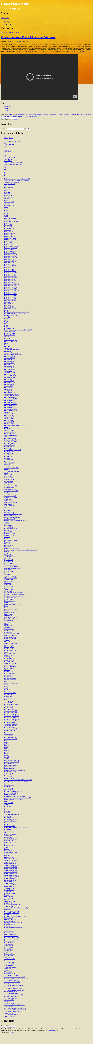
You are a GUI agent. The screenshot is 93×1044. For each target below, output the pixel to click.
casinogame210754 (9, 392)
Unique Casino (8, 949)
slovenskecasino (9, 888)
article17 (6, 212)
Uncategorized (8, 945)
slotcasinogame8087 (10, 886)
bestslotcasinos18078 (10, 276)
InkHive (14, 1032)
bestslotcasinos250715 (10, 289)
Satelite (6, 849)
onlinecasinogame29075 (11, 725)
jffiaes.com (7, 583)
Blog (5, 320)
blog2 (6, 323)
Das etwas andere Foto (10, 440)
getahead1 (7, 524)
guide (6, 538)
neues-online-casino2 (10, 678)
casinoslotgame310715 (10, 409)
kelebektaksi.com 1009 (11, 609)
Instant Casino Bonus (10, 565)
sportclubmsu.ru (9, 896)
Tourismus (21, 116)
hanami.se (7, 543)
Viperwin (7, 957)
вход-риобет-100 (13, 1014)
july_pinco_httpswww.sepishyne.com (15, 594)
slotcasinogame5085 (10, 883)
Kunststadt (73, 114)
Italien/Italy (9, 114)
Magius (6, 640)
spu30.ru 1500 (8, 903)
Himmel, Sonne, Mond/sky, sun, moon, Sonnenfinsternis (20, 550)
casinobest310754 (9, 382)
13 (5, 149)
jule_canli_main (8, 586)
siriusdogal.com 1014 (10, 860)
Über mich (7, 22)
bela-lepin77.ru (8, 231)
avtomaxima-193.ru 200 (11, 221)
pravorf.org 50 (8, 790)
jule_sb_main (8, 591)
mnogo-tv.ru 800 (9, 660)
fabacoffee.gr (8, 476)
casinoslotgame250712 (10, 404)
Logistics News (8, 627)
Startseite (7, 21)
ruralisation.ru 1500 (10, 842)
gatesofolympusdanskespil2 (12, 517)
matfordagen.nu (8, 648)
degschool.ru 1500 (9, 443)
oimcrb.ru (7, 699)
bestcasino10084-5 (9, 233)
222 (5, 169)
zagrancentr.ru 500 (9, 1016)
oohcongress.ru (8, 734)
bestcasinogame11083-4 (11, 246)
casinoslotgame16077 (10, 397)
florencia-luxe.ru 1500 (10, 497)
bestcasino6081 (8, 241)
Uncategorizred (8, 947)
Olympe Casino (8, 706)
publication (7, 806)
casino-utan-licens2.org (11, 353)
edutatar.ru (7, 464)
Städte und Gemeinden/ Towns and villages (16, 908)
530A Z (10, 466)
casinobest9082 (8, 386)
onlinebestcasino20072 (10, 709)
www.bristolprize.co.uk (11, 975)
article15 (6, 210)
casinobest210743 (9, 364)
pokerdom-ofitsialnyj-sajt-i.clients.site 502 (16, 781)
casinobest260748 (9, 372)
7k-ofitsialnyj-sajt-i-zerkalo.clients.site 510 (16, 180)
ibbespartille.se (8, 555)
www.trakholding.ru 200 (11, 998)
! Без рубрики (8, 138)
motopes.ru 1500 (9, 668)
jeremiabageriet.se (9, 581)
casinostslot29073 (9, 418)
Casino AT (7, 345)
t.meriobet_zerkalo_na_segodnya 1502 (15, 916)
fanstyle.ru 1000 (9, 479)
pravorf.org (7, 786)
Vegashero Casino (9, 954)
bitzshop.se (7, 318)
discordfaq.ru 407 (9, 451)
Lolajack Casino (9, 629)
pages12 (6, 753)
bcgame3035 (8, 226)
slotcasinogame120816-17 (11, 863)
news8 (6, 688)
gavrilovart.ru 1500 (9, 519)
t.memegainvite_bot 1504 (11, 911)
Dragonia (7, 458)
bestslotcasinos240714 (10, 287)
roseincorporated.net (10, 834)
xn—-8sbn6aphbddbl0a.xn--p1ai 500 (15, 1010)
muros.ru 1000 (8, 671)
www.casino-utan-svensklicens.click (14, 977)
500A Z (10, 494)
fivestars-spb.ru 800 (10, 496)
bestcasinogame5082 (10, 251)
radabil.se (7, 811)
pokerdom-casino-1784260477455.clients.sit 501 (18, 780)
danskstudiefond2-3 (10, 438)
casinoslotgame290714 (10, 405)
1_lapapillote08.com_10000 (12, 141)
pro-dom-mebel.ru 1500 (11, 793)
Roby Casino (8, 832)
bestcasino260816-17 (10, 239)
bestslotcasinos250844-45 (11, 290)
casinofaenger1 (8, 387)
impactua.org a (8, 563)
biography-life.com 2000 (11, 315)
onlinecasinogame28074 (11, 724)
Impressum (7, 24)
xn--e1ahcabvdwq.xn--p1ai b (12, 1011)
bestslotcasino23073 (10, 259)
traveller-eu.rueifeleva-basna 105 (13, 937)
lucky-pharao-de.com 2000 (12, 634)
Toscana (9, 116)
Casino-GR (7, 351)
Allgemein (7, 192)
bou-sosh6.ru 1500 (9, 333)
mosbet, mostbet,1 (9, 665)
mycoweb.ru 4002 (9, 673)
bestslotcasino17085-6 (10, 254)
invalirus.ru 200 (8, 571)
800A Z (10, 455)
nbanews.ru (7, 676)
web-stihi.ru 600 (9, 964)
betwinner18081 (9, 303)
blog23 (6, 325)
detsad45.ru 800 (9, 446)
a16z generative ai (9, 184)
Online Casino (8, 707)
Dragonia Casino (9, 459)
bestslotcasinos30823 (10, 295)
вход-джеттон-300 (13, 471)
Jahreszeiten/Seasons (10, 576)
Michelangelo (80, 114)
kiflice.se (6, 611)
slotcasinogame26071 (10, 878)
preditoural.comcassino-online (13, 791)
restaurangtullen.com (10, 821)
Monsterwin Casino (10, 663)
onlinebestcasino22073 (10, 711)
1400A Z (10, 788)
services (6, 855)
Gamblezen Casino (9, 509)
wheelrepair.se (8, 965)
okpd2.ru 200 (8, 702)
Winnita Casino (8, 972)
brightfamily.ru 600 (9, 335)
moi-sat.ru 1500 (8, 661)
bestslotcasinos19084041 (11, 277)
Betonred (7, 302)
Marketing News (9, 647)
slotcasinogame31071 (10, 881)
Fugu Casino (8, 504)
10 (5, 143)
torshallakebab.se (9, 931)
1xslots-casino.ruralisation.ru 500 (13, 164)
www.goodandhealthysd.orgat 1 (13, 988)
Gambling (7, 510)
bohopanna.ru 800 (9, 328)
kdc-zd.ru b (7, 607)
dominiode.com (8, 456)
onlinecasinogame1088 (11, 714)
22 (5, 167)
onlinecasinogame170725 (11, 716)
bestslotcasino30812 (10, 267)
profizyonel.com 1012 (10, 794)
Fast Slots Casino (9, 482)
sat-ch (6, 847)
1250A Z (10, 898)
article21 (6, 215)
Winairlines (7, 968)
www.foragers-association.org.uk (13, 985)
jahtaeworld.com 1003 (10, 578)
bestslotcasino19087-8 (10, 258)
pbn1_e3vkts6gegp (9, 763)
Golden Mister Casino (10, 528)
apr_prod (7, 198)
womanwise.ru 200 (9, 973)
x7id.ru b (7, 1001)
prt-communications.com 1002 (13, 799)
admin (6, 185)
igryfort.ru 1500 (8, 560)
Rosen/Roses (8, 835)
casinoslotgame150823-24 (11, 395)
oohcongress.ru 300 (10, 737)
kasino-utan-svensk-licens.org (12, 604)
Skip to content (5, 18)
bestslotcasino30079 (10, 266)
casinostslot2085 (9, 415)
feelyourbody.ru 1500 (10, 486)
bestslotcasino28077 (10, 262)
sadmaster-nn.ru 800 (10, 845)
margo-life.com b (9, 645)
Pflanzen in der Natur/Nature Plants (14, 770)
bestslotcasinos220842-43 (11, 284)
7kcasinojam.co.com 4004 (11, 182)
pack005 (6, 745)
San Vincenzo (75, 51)
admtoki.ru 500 (8, 187)
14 (5, 152)
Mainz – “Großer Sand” (11, 643)
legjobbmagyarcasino (10, 617)
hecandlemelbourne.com (11, 548)
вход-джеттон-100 (13, 814)
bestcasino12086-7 (9, 235)
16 (5, 156)
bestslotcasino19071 (10, 256)
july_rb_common (9, 599)
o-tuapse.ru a (8, 696)
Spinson (6, 895)
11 (5, 146)
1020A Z (10, 527)
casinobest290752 (9, 379)
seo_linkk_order (9, 854)
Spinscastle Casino (9, 893)
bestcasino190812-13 (10, 238)
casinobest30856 (9, 381)
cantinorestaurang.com (10, 340)
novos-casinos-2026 (10, 693)
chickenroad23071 (9, 433)
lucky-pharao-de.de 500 (11, 635)
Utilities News (8, 950)
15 (5, 154)
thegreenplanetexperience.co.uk (13, 927)
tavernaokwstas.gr (9, 921)
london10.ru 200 (9, 630)
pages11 (6, 752)
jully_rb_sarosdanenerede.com (13, 592)
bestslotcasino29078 (10, 264)
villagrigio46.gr (8, 955)
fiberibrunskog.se (9, 487)
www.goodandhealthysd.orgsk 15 (14, 990)
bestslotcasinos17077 (10, 274)
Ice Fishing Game (9, 556)
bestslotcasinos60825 (10, 299)
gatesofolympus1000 (10, 515)
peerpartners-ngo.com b (11, 765)
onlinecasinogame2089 (11, 721)
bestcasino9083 (8, 244)
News (6, 684)
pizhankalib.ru (8, 775)
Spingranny (7, 891)
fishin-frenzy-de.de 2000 (11, 491)
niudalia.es (7, 691)
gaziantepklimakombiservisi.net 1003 (15, 520)
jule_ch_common (9, 588)
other (5, 740)
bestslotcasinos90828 (10, 300)
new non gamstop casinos (11, 683)
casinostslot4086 (9, 420)
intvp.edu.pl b (8, 569)
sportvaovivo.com (9, 901)
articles (6, 216)
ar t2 (5, 200)
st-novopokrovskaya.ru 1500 (12, 904)
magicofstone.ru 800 (10, 638)
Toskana (15, 116)
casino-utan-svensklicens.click (13, 354)
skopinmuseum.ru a (10, 862)
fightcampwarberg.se (10, 489)
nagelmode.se (8, 675)
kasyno (6, 606)
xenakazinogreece (9, 1003)
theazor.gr (7, 926)
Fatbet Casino (8, 484)
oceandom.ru (8, 698)
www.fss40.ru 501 (9, 987)
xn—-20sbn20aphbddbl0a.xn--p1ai (14, 1005)
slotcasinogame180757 (10, 867)
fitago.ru (6, 492)
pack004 (6, 744)
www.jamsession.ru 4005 (11, 993)
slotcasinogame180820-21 (11, 868)
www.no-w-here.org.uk (11, 996)
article (6, 207)
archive (6, 203)
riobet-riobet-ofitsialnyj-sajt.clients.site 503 (16, 827)
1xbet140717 (8, 159)
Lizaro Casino (8, 625)
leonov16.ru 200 (9, 619)
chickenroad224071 (10, 432)
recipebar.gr (7, 816)
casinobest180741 (9, 359)
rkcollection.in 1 (9, 829)
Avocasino (7, 220)
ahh (5, 190)
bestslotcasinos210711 (10, 281)
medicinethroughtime (10, 653)
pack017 (6, 747)
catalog (6, 427)
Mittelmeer (88, 114)
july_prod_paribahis (10, 597)
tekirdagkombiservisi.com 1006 (13, 922)
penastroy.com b (9, 767)
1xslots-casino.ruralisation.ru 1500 (14, 162)
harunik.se (7, 546)
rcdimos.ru (7, 812)
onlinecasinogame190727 (11, 719)
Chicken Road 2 (9, 430)
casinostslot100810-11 (10, 413)
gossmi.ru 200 (8, 532)
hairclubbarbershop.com (11, 540)
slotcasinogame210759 (10, 872)
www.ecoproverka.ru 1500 (12, 982)
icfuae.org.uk (8, 558)
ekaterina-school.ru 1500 (11, 468)
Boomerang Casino (9, 331)
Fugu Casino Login (10, 505)
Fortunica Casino (9, 501)
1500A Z (10, 1006)
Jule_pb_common (9, 589)
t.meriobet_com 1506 (10, 914)
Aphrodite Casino (9, 197)
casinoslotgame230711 (10, 402)
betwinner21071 (9, 305)
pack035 (6, 750)
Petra (26, 41)
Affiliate (6, 189)
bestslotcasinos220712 (10, 282)
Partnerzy (7, 758)
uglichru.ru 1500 (9, 942)
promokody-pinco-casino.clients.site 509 (16, 796)
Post (5, 783)
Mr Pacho (7, 670)
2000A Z (10, 701)
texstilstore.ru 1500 (9, 924)
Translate (14, 120)
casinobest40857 (9, 384)
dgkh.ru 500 (7, 448)
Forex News (7, 499)
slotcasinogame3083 (10, 880)
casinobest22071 (9, 366)
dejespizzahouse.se (9, 445)
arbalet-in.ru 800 (9, 202)
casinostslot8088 (9, 423)
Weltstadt (36, 116)
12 (5, 148)
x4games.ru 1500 (9, 1000)
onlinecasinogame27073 (11, 722)
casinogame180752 (9, 391)
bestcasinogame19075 (10, 248)
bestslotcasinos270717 (10, 292)
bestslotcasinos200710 (10, 279)
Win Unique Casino (10, 967)
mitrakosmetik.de (9, 658)
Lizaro (6, 624)
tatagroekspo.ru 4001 (10, 919)
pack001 (6, 742)
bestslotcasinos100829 (10, 272)
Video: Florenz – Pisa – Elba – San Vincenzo (28, 37)
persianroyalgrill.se (9, 768)
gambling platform (9, 512)
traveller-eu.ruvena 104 (11, 939)
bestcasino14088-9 (9, 236)
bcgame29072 (8, 223)
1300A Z (10, 735)
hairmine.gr (7, 542)
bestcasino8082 (8, 243)
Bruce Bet (7, 336)
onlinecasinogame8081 (11, 729)
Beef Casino (7, 230)
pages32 (6, 755)
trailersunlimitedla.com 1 (11, 936)
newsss (6, 689)
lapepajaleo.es (8, 614)
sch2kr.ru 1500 (8, 850)
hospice (6, 551)
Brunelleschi (21, 114)
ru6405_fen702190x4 (10, 839)
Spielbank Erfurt (9, 890)
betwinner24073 (9, 307)
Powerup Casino (9, 785)
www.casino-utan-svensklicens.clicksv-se (16, 978)
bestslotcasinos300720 (10, 294)
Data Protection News (10, 441)
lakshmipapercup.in (10, 612)
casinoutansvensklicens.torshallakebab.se (16, 425)
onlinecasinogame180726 (11, 717)
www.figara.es (8, 983)
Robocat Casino (9, 831)
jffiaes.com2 (7, 584)
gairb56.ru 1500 (9, 507)
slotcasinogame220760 (10, 873)
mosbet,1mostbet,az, (10, 666)
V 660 (6, 952)
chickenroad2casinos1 (10, 435)
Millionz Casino (9, 655)
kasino (6, 602)
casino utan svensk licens (11, 349)
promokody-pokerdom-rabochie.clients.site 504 (17, 798)
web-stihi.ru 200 (9, 962)
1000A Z (10, 776)
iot (5, 573)
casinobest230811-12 (10, 369)
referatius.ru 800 (9, 817)
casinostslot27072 (9, 417)
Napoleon (3, 116)
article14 (6, 208)
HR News (7, 553)
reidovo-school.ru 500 (10, 819)
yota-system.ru (8, 1013)
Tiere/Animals (8, 929)
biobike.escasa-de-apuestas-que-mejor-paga (16, 312)
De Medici (29, 114)
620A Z (10, 622)
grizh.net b (7, 537)
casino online (8, 348)
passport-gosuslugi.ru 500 (11, 762)
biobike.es (7, 310)
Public (6, 804)
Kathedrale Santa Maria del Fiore (52, 114)
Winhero (6, 970)
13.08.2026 (7, 151)
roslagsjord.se (8, 837)
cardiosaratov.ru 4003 (10, 341)
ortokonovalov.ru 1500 (10, 739)
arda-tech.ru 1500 (9, 205)
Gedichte (7, 522)
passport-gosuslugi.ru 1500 (12, 760)
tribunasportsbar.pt (9, 941)
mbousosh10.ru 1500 (10, 650)
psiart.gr (6, 801)
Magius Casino (8, 642)
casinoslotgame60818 (10, 410)
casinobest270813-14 (10, 376)
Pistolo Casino (8, 773)
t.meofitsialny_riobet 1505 (11, 913)
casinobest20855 (9, 363)
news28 (6, 686)
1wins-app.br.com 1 (10, 157)
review (6, 822)
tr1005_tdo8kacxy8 (10, 934)
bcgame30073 (8, 225)
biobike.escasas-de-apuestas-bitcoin (14, 313)
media (6, 652)
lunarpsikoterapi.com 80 (11, 637)
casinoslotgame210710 (10, 400)
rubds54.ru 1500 (9, 840)
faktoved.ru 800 (8, 478)
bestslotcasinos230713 (10, 285)
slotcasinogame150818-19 (11, 865)
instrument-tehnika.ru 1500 (12, 568)
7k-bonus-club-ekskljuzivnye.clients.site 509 (17, 179)
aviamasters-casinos (10, 218)
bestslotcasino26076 (10, 261)
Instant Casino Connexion (11, 566)
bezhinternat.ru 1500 (10, 308)
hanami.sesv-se (8, 545)
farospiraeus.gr (8, 481)
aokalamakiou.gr (9, 195)
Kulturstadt (66, 114)
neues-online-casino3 (10, 679)
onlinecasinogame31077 (11, 727)
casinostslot (7, 412)
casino (6, 343)
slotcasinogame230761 (10, 875)
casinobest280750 (9, 377)
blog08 (6, 322)
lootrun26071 (8, 632)
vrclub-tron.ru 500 (9, 959)
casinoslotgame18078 (10, 399)
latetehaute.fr (8, 615)
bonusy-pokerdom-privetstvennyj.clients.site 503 (18, 330)
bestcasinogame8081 (10, 253)
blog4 (6, 326)
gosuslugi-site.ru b (9, 535)
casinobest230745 (9, 368)
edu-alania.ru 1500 (9, 463)
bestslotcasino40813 (10, 269)
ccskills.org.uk (8, 428)
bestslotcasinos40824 (10, 297)
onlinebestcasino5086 (10, 712)
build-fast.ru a (8, 338)
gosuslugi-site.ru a (9, 533)
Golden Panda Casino (10, 530)
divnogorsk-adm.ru (9, 453)
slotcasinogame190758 (10, 870)
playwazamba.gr (9, 778)
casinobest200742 (9, 361)
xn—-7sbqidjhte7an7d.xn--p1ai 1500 (15, 1008)
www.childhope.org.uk (11, 980)
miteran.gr (7, 657)
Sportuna (7, 900)
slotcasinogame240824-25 (11, 877)
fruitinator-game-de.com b (11, 502)
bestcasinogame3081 (10, 249)
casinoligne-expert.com (11, 394)
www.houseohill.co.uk (10, 991)
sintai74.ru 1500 (9, 858)
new (5, 681)
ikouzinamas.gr (8, 561)
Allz (9, 317)
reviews (6, 824)
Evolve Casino (8, 474)
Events (6, 473)
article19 (6, 213)
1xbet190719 (8, 161)
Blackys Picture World (15, 3)
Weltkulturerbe (29, 116)
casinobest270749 (9, 374)
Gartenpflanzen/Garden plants (13, 514)
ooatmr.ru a (7, 732)
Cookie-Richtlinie (53, 1030)
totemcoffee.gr (8, 932)
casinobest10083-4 (9, 356)
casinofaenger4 (8, 389)
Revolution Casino (9, 826)
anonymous (7, 193)
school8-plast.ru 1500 (10, 852)
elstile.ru (6, 469)
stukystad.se (7, 909)
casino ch (7, 346)
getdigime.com (8, 525)
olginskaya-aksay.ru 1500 (11, 704)
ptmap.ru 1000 (8, 803)
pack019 (6, 748)
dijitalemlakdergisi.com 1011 (12, 450)
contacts (6, 436)
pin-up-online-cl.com (10, 771)
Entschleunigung (37, 114)
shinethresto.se (8, 857)
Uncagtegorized (8, 944)
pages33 (6, 757)
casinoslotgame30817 (10, 407)
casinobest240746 (9, 371)
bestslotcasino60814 (10, 271)
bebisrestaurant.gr (9, 228)
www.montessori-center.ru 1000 (13, 995)
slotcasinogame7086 (10, 885)
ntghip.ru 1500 (8, 694)
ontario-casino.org (9, 730)
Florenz (84, 51)
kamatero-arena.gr (9, 601)
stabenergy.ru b (8, 906)
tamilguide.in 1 (8, 918)
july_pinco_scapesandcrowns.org (13, 596)
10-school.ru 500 (9, 144)
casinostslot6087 (9, 422)
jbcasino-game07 (9, 579)
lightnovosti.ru (8, 620)
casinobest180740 (9, 358)
